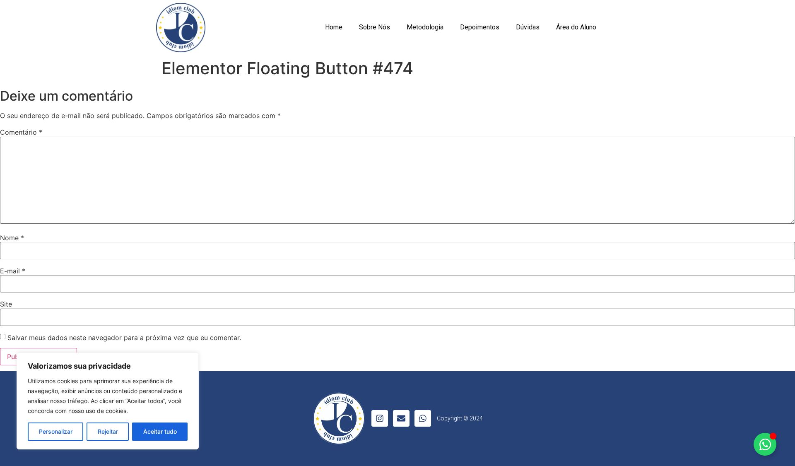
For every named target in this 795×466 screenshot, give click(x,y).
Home (333, 27)
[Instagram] (379, 418)
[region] (108, 401)
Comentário (21, 132)
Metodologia (425, 27)
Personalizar (55, 431)
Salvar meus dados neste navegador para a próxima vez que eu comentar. (124, 337)
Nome (12, 237)
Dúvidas (528, 27)
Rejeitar (108, 431)
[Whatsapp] (422, 418)
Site (6, 304)
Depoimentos (479, 27)
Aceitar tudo (160, 431)
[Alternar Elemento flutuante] (765, 444)
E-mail (12, 271)
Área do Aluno (576, 27)
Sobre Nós (374, 27)
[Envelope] (401, 418)
